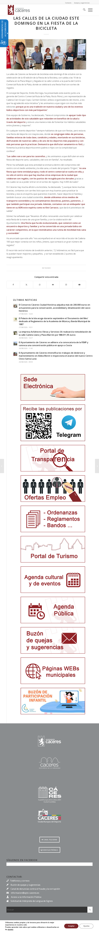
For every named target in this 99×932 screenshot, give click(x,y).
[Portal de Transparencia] (53, 458)
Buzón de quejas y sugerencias (25, 884)
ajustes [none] (10, 929)
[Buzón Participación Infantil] (53, 701)
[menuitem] (82, 10)
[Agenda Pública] (53, 610)
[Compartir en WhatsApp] (39, 284)
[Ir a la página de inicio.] (49, 741)
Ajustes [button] (86, 926)
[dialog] (49, 926)
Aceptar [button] (71, 926)
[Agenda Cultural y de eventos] (53, 579)
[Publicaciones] (53, 518)
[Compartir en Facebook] (13, 284)
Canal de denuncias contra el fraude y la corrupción (35, 888)
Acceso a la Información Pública (26, 897)
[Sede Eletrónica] (53, 387)
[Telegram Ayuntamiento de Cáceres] (53, 422)
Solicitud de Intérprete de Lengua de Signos (32, 901)
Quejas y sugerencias (82, 3)
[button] (49, 839)
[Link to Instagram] (66, 284)
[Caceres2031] (49, 794)
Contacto (68, 3)
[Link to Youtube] (79, 284)
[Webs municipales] (53, 670)
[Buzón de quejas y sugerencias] (53, 640)
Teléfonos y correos (20, 880)
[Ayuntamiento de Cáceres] (18, 10)
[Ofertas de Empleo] (53, 488)
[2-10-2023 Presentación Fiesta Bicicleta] (46, 54)
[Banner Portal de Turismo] (53, 549)
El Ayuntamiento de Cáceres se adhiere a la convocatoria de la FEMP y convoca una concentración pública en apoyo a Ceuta (53, 344)
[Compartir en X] (26, 284)
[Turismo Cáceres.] (49, 763)
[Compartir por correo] (53, 284)
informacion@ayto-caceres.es (25, 892)
